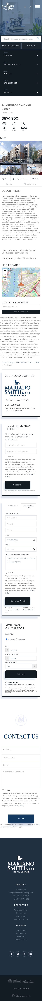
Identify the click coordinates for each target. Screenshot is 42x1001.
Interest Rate (11, 662)
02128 (37, 362)
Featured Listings (21, 919)
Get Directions (21, 312)
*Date (7, 535)
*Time (7, 545)
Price (7, 646)
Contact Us (9, 410)
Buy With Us (21, 930)
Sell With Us (21, 933)
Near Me (31, 46)
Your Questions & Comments (17, 554)
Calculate (21, 674)
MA (17, 362)
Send (21, 819)
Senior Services (21, 940)
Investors (21, 937)
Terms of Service (28, 610)
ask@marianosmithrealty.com (21, 893)
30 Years (11, 639)
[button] (38, 39)
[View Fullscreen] (5, 279)
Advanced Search (11, 46)
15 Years (21, 639)
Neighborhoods (12, 64)
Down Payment (11, 654)
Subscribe (18, 485)
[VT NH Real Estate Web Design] (21, 995)
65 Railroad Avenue (21, 897)
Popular (8, 55)
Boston (30, 362)
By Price (8, 92)
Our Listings (21, 913)
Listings (11, 362)
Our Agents (19, 410)
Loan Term (9, 634)
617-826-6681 (13, 405)
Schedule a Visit (28, 507)
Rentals (8, 74)
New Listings (21, 916)
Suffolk (23, 362)
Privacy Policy (14, 610)
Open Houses (10, 83)
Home (4, 362)
